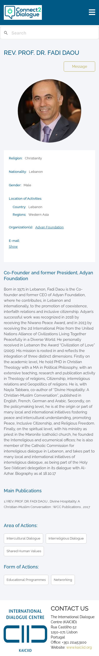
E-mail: (14, 241)
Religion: (16, 158)
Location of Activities (25, 198)
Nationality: (18, 172)
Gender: (15, 185)
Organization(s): (21, 227)
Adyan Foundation (49, 227)
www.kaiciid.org (78, 647)
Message (79, 66)
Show (13, 246)
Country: (19, 207)
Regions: (19, 214)
